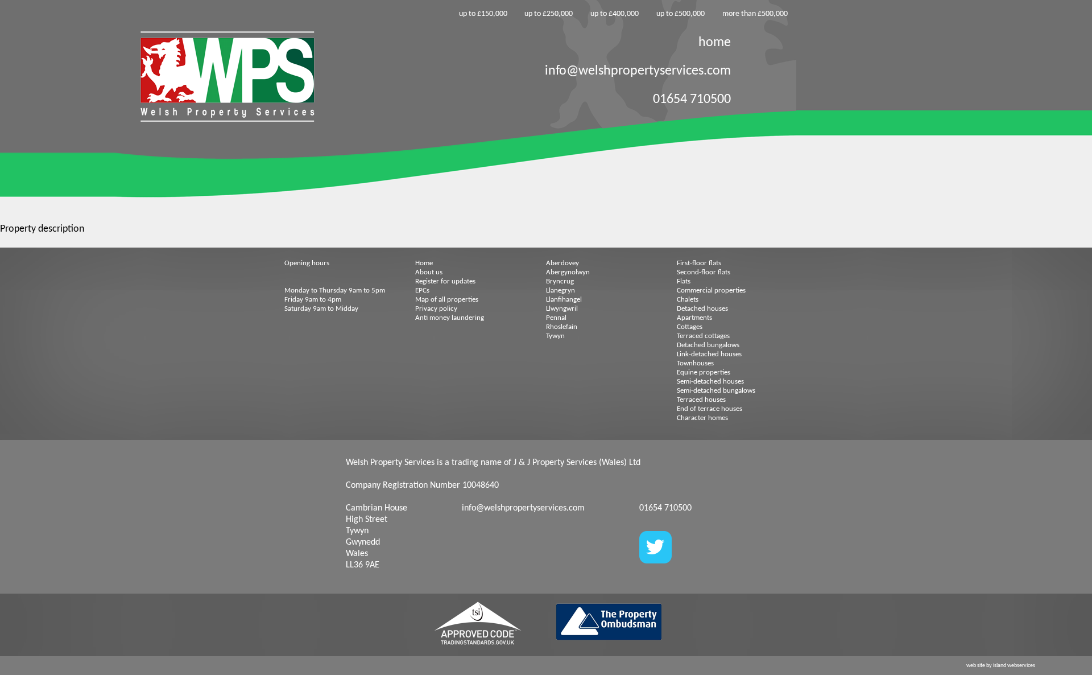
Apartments (694, 318)
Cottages (689, 327)
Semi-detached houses (710, 381)
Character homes (702, 418)
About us (428, 272)
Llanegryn (560, 290)
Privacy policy (436, 308)
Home (424, 263)
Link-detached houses (709, 354)
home (714, 43)
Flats (683, 281)
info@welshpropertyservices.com (638, 71)
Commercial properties (711, 290)
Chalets (687, 299)
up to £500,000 (680, 14)
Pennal (556, 318)
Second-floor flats (703, 272)
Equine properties (703, 372)
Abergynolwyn (568, 272)
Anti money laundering (449, 318)
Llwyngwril (562, 308)
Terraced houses (701, 400)
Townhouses (695, 363)
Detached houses (702, 308)
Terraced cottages (703, 336)
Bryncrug (560, 281)
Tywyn (555, 336)
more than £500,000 (755, 14)
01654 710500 (692, 99)
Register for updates (445, 281)
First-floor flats (699, 263)
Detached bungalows (708, 345)
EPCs (422, 290)
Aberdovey (562, 263)
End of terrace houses (709, 409)
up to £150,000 (483, 14)
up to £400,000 (614, 14)
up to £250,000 (548, 14)
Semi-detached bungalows (716, 390)
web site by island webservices (1000, 665)
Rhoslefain (561, 327)
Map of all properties (446, 299)
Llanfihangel (564, 299)
